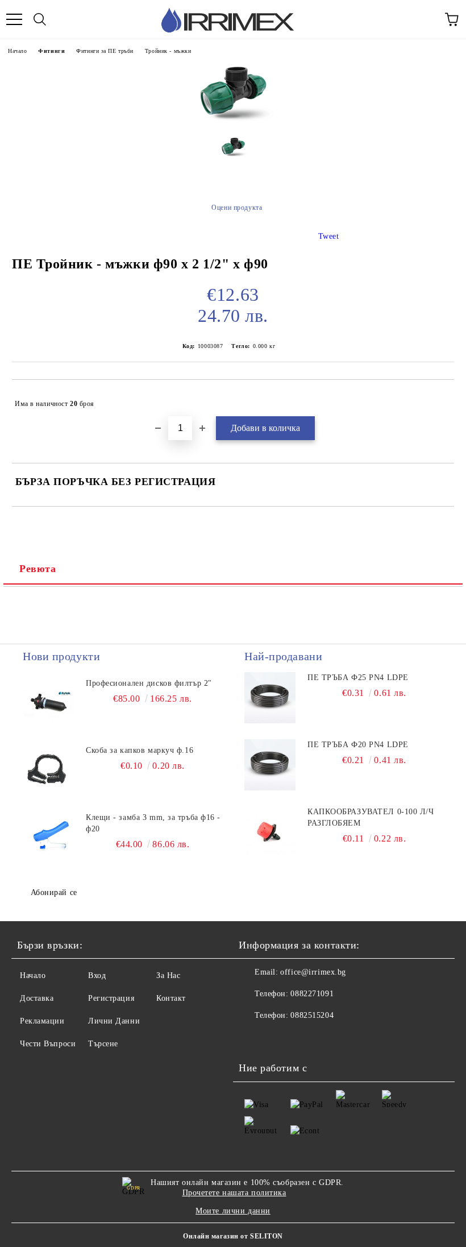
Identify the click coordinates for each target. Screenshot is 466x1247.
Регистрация (111, 998)
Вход (97, 975)
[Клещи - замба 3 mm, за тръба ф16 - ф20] (48, 837)
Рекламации (42, 1021)
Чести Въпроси (48, 1043)
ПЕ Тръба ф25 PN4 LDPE (358, 677)
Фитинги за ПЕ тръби (105, 51)
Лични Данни (114, 1021)
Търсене (103, 1043)
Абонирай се (54, 892)
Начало (17, 51)
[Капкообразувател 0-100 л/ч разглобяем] (270, 831)
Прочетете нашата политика (234, 1192)
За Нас (168, 975)
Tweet (328, 236)
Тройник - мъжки (168, 51)
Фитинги (51, 51)
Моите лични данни (233, 1211)
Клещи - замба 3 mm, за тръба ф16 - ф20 (153, 823)
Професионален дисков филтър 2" (149, 683)
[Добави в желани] (438, 398)
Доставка (36, 998)
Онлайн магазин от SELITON (233, 1236)
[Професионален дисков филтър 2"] (48, 703)
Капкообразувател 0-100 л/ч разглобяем (370, 817)
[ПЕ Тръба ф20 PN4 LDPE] (270, 764)
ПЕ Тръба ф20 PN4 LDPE (358, 744)
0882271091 (312, 993)
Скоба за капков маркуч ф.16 (139, 750)
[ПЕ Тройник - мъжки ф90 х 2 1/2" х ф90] (233, 119)
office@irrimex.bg (313, 972)
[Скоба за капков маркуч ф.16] (48, 770)
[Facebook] (253, 1038)
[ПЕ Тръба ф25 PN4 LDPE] (270, 697)
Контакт (171, 998)
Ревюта (37, 568)
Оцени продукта (236, 208)
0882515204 (312, 1015)
